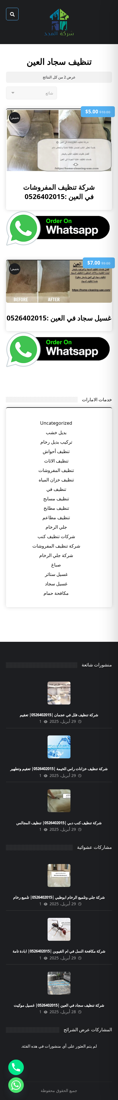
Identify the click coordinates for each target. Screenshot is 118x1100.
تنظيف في (56, 489)
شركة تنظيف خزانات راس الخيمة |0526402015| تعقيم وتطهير (59, 768)
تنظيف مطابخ (56, 508)
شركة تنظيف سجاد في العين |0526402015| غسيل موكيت (59, 1005)
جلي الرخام (56, 527)
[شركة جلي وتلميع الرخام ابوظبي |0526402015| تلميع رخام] (59, 875)
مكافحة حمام (56, 593)
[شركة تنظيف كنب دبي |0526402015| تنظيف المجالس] (59, 800)
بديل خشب (56, 432)
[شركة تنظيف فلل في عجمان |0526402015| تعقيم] (59, 693)
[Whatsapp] (16, 1085)
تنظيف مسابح (56, 498)
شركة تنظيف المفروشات (56, 546)
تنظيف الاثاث (56, 461)
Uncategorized (56, 423)
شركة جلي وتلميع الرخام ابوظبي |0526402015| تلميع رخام (59, 897)
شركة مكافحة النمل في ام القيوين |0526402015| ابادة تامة (59, 951)
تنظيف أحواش (56, 451)
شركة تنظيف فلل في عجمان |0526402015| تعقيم (59, 714)
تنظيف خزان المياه (56, 480)
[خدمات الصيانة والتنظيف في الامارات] (59, 22)
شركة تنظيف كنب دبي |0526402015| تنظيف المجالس (59, 822)
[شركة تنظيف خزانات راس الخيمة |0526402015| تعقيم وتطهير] (59, 746)
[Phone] (16, 1067)
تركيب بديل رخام (56, 442)
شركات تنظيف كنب (56, 536)
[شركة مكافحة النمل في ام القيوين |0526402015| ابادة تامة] (59, 929)
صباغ (56, 565)
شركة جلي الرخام (56, 555)
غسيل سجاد (56, 583)
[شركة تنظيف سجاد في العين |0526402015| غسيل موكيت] (59, 983)
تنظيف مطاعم (56, 517)
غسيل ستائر (56, 574)
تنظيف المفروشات (56, 470)
